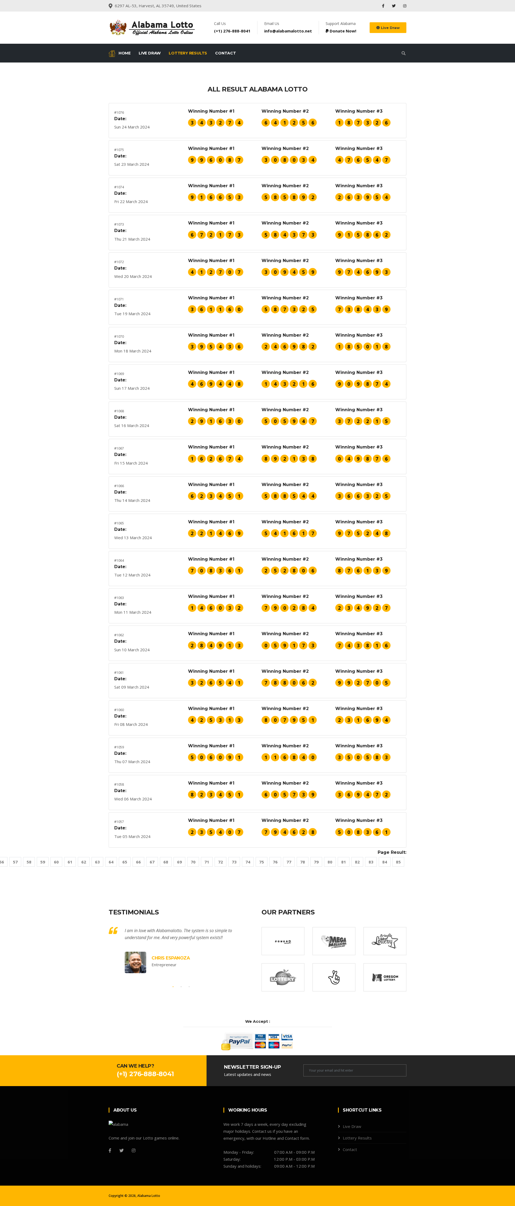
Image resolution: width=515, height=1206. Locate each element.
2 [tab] (181, 987)
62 (83, 862)
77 (288, 862)
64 (111, 862)
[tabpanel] (181, 950)
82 (357, 862)
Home (124, 53)
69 (179, 862)
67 (152, 862)
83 (371, 862)
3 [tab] (189, 987)
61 (70, 862)
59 (42, 862)
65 (124, 862)
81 (343, 862)
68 (165, 862)
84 (384, 862)
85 (398, 862)
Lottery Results (188, 53)
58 (29, 862)
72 (220, 862)
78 (302, 862)
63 (97, 862)
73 (234, 862)
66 (138, 862)
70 (193, 862)
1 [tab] (173, 987)
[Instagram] (405, 6)
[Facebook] (384, 6)
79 (316, 862)
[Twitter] (394, 6)
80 (330, 862)
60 (56, 862)
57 (15, 862)
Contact (225, 53)
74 (247, 862)
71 (206, 862)
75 (261, 862)
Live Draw (390, 27)
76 (275, 862)
